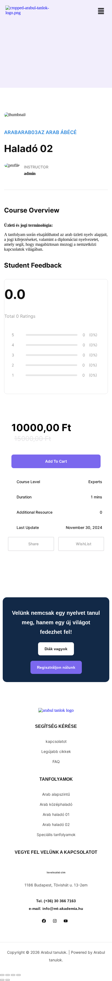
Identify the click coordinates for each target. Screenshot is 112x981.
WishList (83, 543)
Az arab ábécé (57, 132)
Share (33, 543)
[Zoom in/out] (2, 975)
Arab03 (28, 132)
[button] (101, 11)
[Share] (13, 975)
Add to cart (56, 461)
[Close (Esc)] (18, 975)
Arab (11, 132)
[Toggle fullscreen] (7, 975)
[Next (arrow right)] (7, 980)
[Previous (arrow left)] (2, 980)
